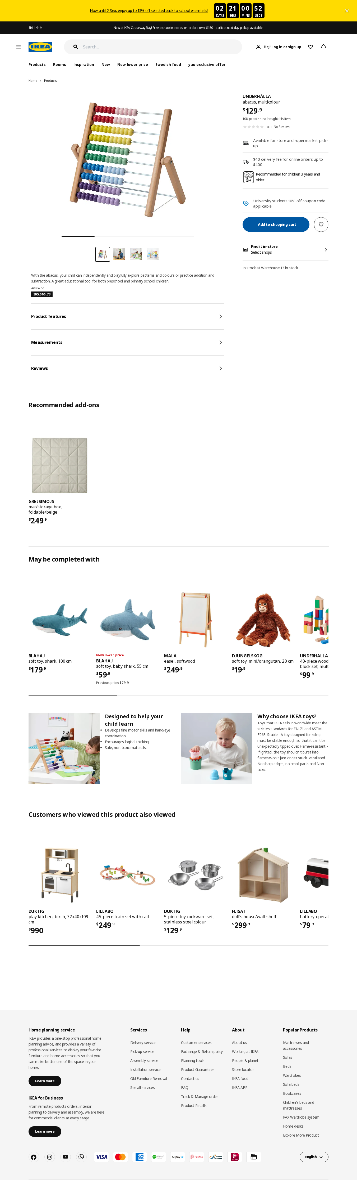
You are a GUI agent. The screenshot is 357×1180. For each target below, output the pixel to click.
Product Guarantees (197, 1069)
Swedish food (168, 64)
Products (50, 80)
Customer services (196, 1042)
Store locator (243, 1069)
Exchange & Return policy (202, 1051)
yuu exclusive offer (206, 64)
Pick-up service (142, 1051)
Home (33, 80)
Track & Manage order (199, 1096)
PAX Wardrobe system (301, 1117)
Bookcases (292, 1093)
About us (239, 1042)
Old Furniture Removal (148, 1078)
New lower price (132, 64)
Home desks (293, 1126)
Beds (287, 1066)
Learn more (45, 1081)
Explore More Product (301, 1135)
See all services (142, 1087)
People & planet (245, 1060)
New (105, 64)
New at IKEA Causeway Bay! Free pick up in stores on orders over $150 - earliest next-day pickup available (188, 27)
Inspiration (83, 64)
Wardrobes (292, 1075)
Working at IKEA (245, 1051)
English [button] (311, 1157)
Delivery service (142, 1042)
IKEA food (240, 1078)
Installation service (145, 1069)
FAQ (184, 1087)
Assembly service (144, 1060)
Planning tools (192, 1060)
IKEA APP (239, 1087)
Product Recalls (193, 1105)
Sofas (287, 1057)
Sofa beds (291, 1084)
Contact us (190, 1078)
